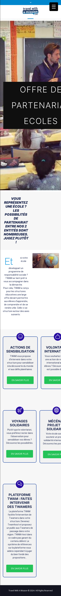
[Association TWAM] (30, 12)
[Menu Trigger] (53, 6)
